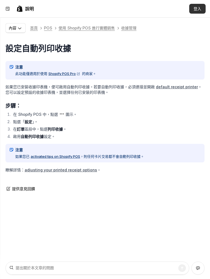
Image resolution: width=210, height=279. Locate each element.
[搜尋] (182, 268)
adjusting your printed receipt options (61, 170)
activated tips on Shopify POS (55, 156)
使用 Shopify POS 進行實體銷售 (87, 28)
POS (48, 28)
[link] (25, 8)
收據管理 (128, 28)
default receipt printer (177, 86)
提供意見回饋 (23, 188)
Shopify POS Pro (62, 73)
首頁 (34, 28)
